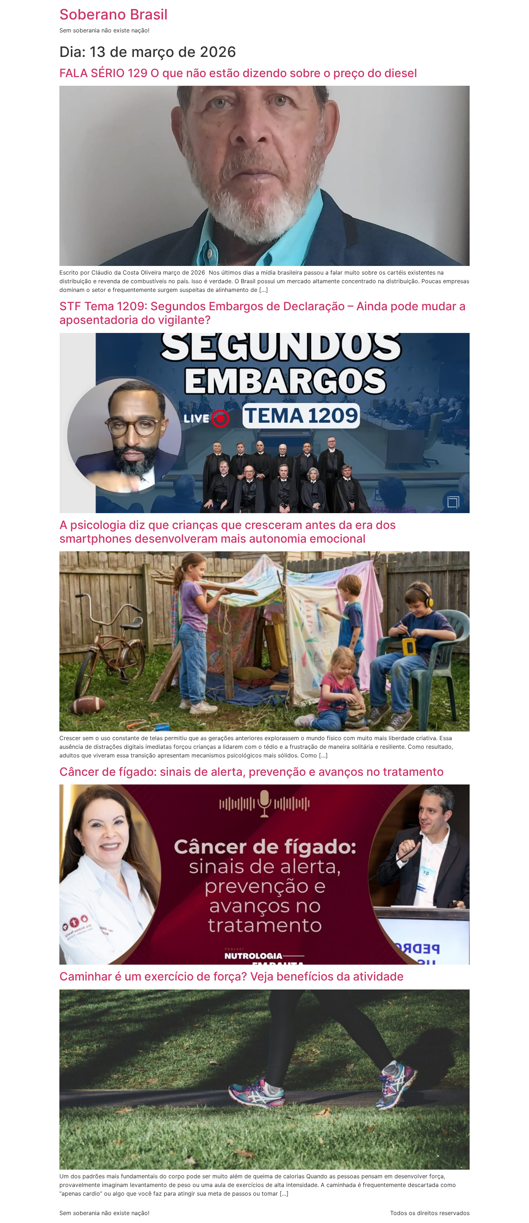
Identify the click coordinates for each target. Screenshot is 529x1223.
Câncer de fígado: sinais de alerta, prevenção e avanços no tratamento (251, 772)
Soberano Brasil (113, 14)
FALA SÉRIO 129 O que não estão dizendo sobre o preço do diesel (238, 73)
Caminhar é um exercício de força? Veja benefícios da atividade (231, 976)
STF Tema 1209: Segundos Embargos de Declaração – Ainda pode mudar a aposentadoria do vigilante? (262, 313)
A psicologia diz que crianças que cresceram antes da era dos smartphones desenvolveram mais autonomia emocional (227, 532)
